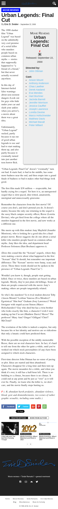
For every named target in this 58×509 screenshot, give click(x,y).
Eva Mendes (35, 93)
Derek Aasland (37, 89)
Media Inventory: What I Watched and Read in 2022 (29, 438)
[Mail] (26, 482)
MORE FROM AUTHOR (38, 418)
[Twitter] (37, 482)
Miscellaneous (26, 434)
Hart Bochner (36, 96)
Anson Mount (36, 80)
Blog (3, 434)
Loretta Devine (37, 112)
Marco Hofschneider (40, 115)
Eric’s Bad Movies (47, 499)
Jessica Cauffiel (37, 105)
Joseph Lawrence (38, 109)
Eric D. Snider (11, 24)
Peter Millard (36, 125)
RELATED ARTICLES (18, 418)
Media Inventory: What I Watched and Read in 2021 (48, 438)
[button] (54, 4)
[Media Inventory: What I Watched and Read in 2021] (48, 428)
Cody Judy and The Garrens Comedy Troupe (8, 438)
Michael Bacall (37, 122)
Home (7, 499)
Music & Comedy (39, 502)
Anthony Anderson (39, 83)
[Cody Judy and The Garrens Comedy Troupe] (10, 428)
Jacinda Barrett (37, 99)
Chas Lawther (36, 86)
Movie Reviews (11, 10)
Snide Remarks (32, 499)
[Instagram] (21, 482)
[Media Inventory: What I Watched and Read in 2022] (29, 428)
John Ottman (36, 71)
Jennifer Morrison (38, 102)
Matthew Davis (37, 118)
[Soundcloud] (32, 482)
